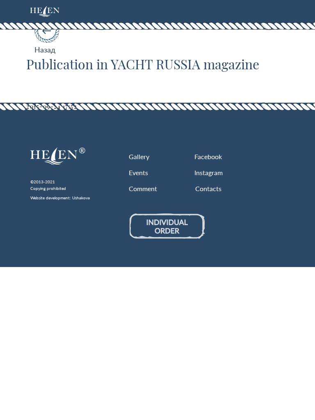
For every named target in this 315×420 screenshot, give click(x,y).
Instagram (208, 172)
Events (138, 172)
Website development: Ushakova (60, 197)
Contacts (208, 188)
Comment (143, 188)
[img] (44, 11)
